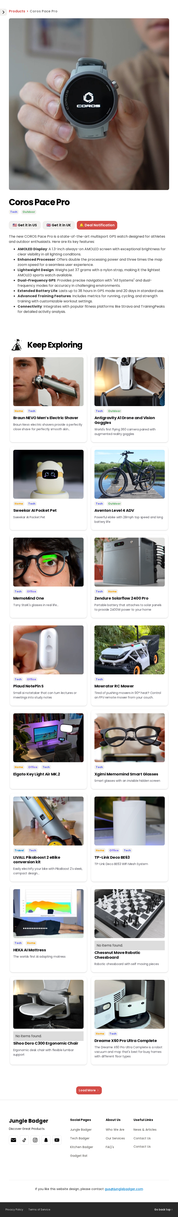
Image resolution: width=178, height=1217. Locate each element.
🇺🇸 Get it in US (25, 225)
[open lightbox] (89, 104)
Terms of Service (39, 1209)
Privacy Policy (14, 1209)
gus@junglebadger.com (124, 1189)
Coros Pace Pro (44, 11)
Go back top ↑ (163, 1209)
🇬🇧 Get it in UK (58, 225)
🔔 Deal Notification (97, 225)
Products (17, 11)
